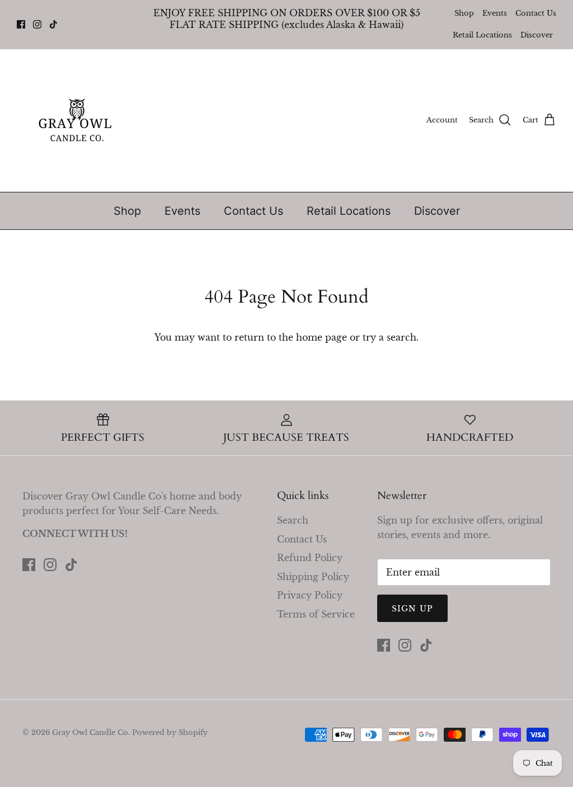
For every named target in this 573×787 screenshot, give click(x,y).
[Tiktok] (53, 24)
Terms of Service (316, 614)
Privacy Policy (309, 595)
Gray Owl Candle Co (90, 732)
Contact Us (535, 13)
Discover (536, 35)
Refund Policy (309, 557)
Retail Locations (482, 35)
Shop (464, 13)
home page (321, 337)
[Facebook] (21, 24)
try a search (389, 337)
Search (292, 520)
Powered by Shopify (170, 732)
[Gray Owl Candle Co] (77, 120)
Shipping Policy (313, 576)
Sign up (412, 609)
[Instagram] (37, 24)
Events (494, 13)
